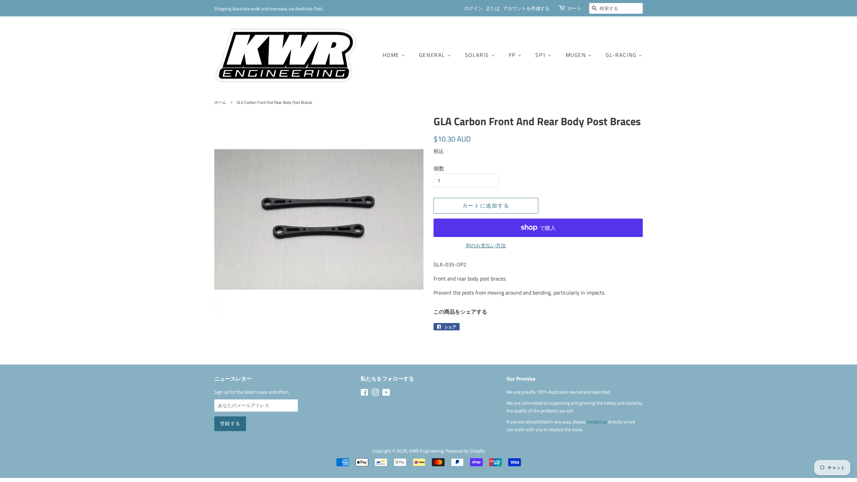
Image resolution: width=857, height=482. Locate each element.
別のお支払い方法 (486, 245)
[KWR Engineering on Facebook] (364, 393)
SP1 (541, 55)
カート (574, 8)
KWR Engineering (426, 451)
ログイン (473, 8)
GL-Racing (622, 55)
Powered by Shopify (465, 451)
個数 (439, 168)
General (433, 55)
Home (392, 55)
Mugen (577, 55)
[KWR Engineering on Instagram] (375, 393)
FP (513, 55)
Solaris (478, 55)
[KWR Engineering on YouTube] (386, 393)
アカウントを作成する (526, 8)
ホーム (220, 102)
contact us (597, 421)
